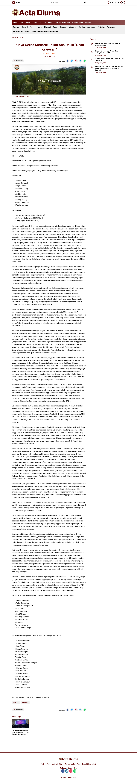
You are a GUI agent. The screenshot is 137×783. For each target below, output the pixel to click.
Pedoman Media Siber (55, 764)
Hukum (39, 27)
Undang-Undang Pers (72, 764)
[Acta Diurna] (36, 12)
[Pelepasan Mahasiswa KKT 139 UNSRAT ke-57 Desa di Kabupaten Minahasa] (20, 723)
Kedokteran (72, 27)
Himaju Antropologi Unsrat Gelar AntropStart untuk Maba (107, 52)
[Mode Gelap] (123, 2)
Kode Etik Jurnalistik (89, 764)
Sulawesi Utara (77, 22)
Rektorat (16, 27)
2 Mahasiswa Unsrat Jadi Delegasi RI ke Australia (109, 59)
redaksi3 (46, 54)
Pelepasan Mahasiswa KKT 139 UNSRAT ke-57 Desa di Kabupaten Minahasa (20, 732)
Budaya (63, 27)
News (15, 22)
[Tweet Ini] (71, 61)
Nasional (88, 22)
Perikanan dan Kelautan (21, 31)
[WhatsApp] (74, 771)
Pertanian (101, 27)
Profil (43, 764)
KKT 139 (16, 703)
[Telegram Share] (80, 61)
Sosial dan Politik (28, 27)
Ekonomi (47, 27)
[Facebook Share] (67, 61)
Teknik (55, 27)
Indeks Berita (114, 2)
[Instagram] (70, 771)
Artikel (35, 22)
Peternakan (111, 27)
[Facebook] (63, 771)
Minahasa (25, 703)
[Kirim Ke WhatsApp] (84, 61)
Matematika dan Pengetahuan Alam (45, 31)
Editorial (43, 22)
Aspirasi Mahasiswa (62, 22)
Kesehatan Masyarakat (87, 27)
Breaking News (24, 22)
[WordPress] (66, 771)
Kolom (50, 22)
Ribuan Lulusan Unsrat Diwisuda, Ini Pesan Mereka (108, 44)
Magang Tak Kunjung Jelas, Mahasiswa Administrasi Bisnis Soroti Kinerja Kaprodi (109, 68)
